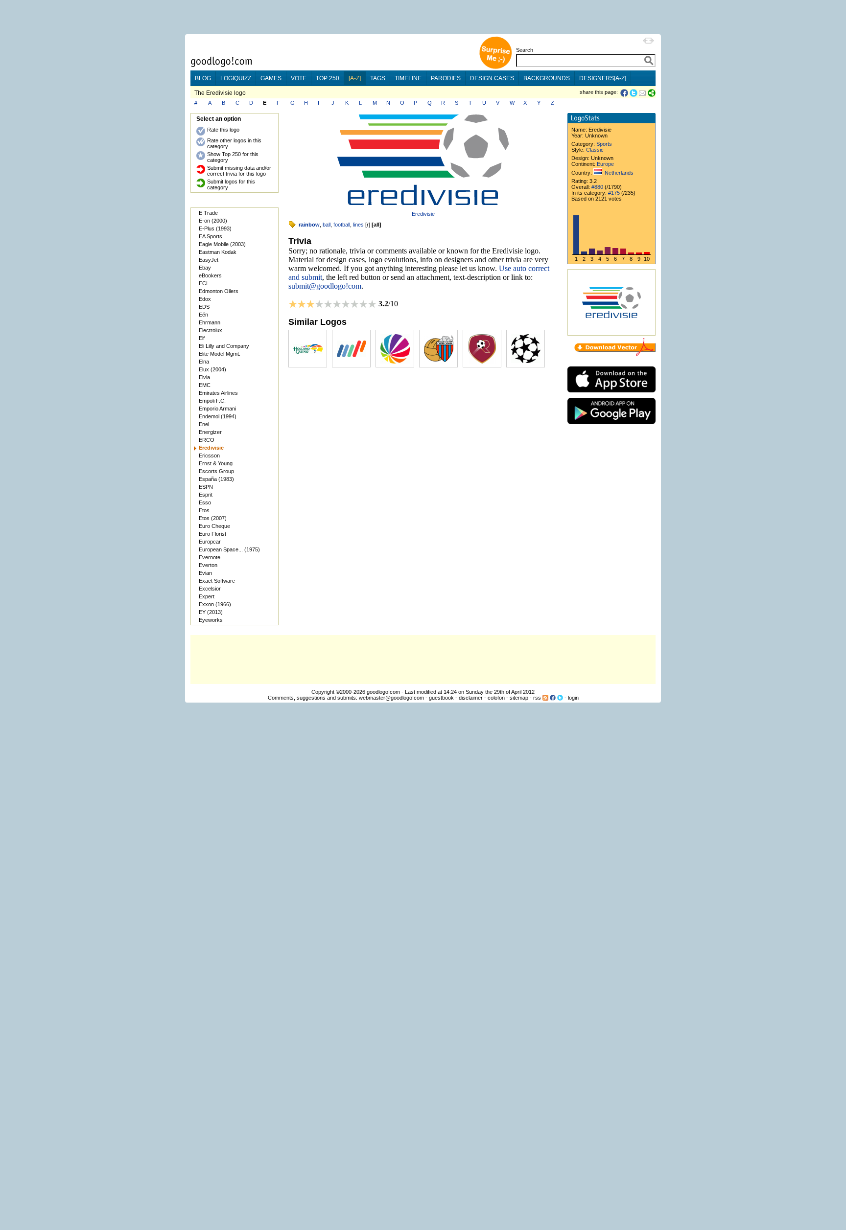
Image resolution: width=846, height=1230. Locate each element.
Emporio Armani (217, 408)
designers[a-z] (602, 78)
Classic (595, 150)
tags (377, 78)
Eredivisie (423, 214)
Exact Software (217, 581)
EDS (204, 307)
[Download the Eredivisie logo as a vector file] (615, 354)
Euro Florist (212, 534)
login (573, 698)
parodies (446, 78)
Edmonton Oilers (218, 291)
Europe (605, 164)
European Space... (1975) (229, 549)
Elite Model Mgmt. (219, 354)
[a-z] (355, 78)
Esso (205, 502)
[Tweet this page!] (634, 93)
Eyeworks (211, 620)
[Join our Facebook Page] (553, 698)
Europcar (210, 542)
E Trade (208, 213)
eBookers (210, 275)
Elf (202, 338)
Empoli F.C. (212, 401)
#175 (614, 193)
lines (358, 225)
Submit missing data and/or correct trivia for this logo (239, 171)
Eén (203, 315)
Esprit (205, 495)
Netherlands (619, 173)
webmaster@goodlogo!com (391, 698)
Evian (205, 573)
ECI (203, 283)
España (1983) (216, 479)
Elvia (204, 377)
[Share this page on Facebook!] (625, 93)
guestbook (441, 698)
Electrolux (210, 330)
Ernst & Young (216, 463)
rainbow (309, 225)
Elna (204, 361)
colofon (496, 698)
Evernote (209, 557)
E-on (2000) (213, 221)
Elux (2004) (212, 369)
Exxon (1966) (215, 604)
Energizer (210, 432)
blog (203, 78)
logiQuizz (235, 78)
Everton (208, 565)
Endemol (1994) (217, 416)
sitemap (519, 698)
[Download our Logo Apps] (611, 394)
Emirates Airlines (218, 393)
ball (326, 225)
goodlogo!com (383, 692)
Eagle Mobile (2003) (222, 244)
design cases (492, 78)
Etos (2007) (213, 518)
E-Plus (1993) (215, 228)
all (376, 225)
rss (537, 698)
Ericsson (209, 455)
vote (298, 78)
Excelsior (210, 589)
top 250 (327, 78)
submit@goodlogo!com (324, 286)
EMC (205, 385)
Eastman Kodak (217, 252)
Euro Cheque (214, 526)
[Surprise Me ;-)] (495, 68)
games (271, 78)
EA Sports (210, 236)
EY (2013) (211, 612)
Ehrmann (209, 322)
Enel (204, 424)
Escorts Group (216, 471)
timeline (408, 78)
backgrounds (546, 78)
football (341, 225)
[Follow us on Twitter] (560, 698)
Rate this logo (223, 130)
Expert (206, 596)
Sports (604, 144)
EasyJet (208, 260)
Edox (205, 299)
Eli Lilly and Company (224, 346)
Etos (204, 510)
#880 (597, 187)
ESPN (206, 487)
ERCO (206, 440)
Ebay (205, 268)
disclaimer (471, 698)
